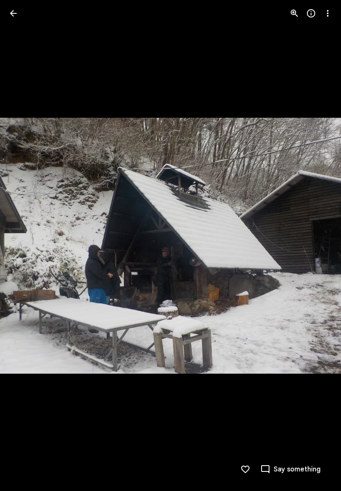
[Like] (245, 469)
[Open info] (311, 13)
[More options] (327, 13)
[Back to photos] (13, 13)
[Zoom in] (294, 13)
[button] (23, 245)
